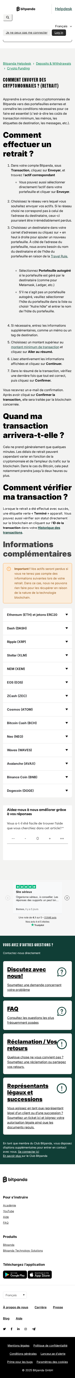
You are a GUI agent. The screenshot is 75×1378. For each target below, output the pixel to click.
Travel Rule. (59, 256)
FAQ (6, 1222)
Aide (6, 1217)
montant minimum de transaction (35, 347)
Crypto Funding (18, 68)
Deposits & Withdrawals (53, 63)
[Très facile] (62, 839)
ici (37, 1151)
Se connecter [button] (27, 1151)
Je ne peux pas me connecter (26, 32)
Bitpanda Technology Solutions (23, 1250)
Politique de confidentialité (50, 1345)
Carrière (41, 1307)
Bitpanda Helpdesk (17, 63)
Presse (58, 1307)
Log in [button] (59, 32)
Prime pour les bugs (20, 1361)
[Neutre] (37, 839)
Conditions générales (23, 1353)
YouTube (8, 1211)
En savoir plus (12, 1155)
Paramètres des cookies (52, 1361)
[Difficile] (25, 839)
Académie (9, 1205)
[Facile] (50, 839)
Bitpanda (8, 1244)
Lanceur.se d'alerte (53, 1353)
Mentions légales (18, 1345)
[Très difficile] (13, 839)
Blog (6, 1318)
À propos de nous (15, 1307)
